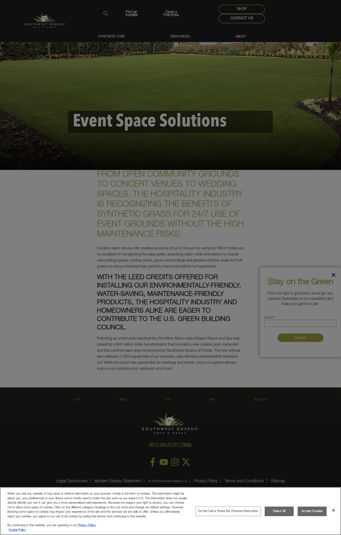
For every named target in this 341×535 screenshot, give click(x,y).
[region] (170, 511)
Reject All (279, 511)
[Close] (333, 510)
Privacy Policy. (87, 525)
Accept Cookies (312, 511)
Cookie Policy (17, 530)
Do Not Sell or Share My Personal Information (228, 511)
